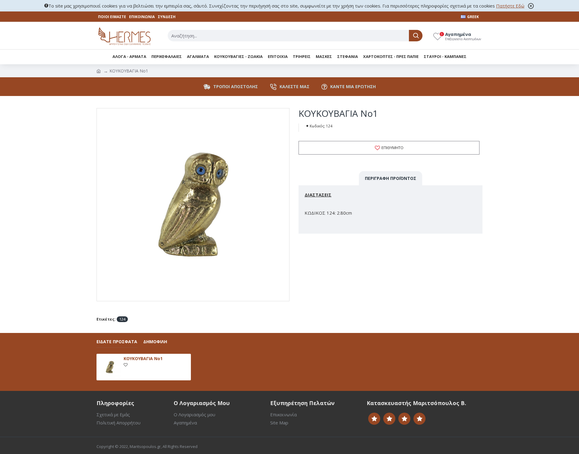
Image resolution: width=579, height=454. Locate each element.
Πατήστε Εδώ (510, 6)
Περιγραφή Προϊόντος (390, 178)
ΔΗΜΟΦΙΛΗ (155, 341)
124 (122, 319)
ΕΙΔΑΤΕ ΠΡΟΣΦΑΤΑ (116, 341)
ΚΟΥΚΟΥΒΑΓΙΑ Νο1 (143, 358)
